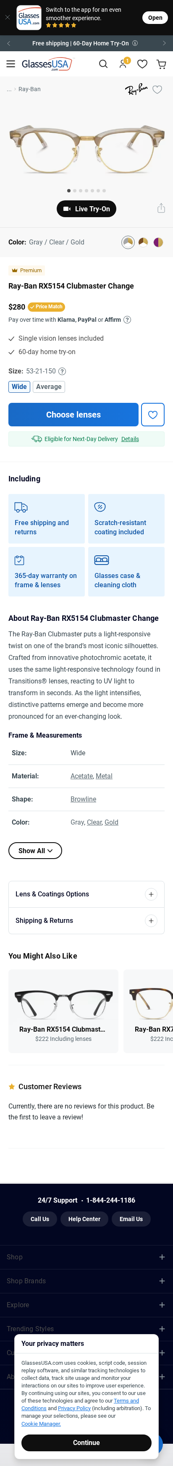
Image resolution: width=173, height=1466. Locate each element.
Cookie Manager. (41, 1424)
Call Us (40, 1219)
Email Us (131, 1219)
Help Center (84, 1219)
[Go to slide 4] (86, 190)
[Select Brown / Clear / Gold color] (143, 242)
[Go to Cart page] (162, 64)
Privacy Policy (74, 1408)
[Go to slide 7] (104, 190)
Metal (104, 776)
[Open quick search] (103, 64)
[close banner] (5, 17)
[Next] (165, 43)
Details (130, 439)
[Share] (161, 208)
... (9, 89)
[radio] (48, 25)
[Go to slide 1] (69, 190)
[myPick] (157, 89)
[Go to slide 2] (74, 190)
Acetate (82, 776)
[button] (86, 43)
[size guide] (62, 371)
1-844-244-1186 (110, 1200)
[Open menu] (11, 64)
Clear (94, 822)
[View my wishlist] (142, 64)
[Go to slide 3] (80, 190)
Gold (111, 822)
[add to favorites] (153, 414)
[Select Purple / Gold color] (158, 242)
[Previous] (8, 43)
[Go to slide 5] (92, 190)
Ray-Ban (29, 89)
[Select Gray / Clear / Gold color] (128, 242)
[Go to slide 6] (98, 190)
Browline (83, 799)
